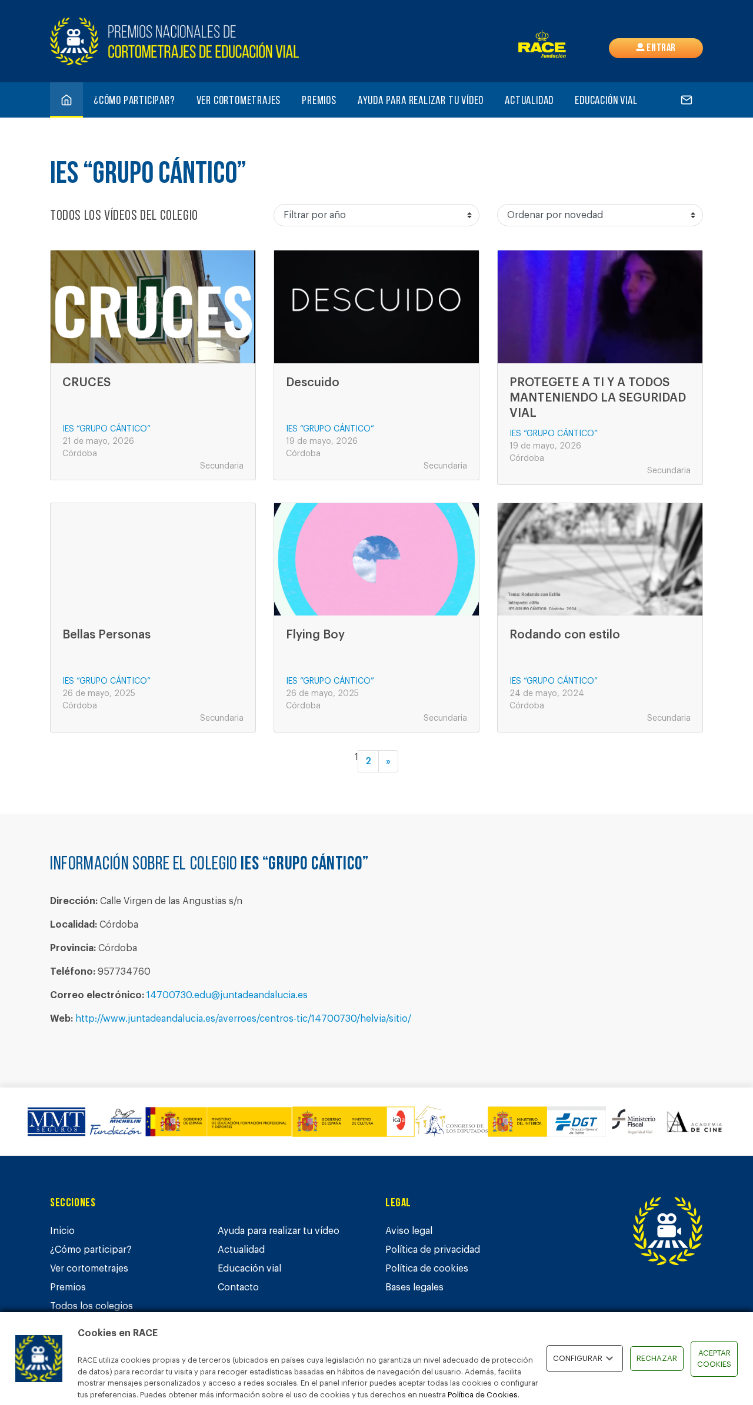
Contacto (238, 1287)
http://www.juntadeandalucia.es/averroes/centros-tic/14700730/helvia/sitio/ (243, 1018)
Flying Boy (315, 635)
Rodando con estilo (564, 635)
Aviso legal (408, 1231)
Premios (319, 101)
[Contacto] (686, 100)
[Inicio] (66, 100)
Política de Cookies (483, 1395)
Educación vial (606, 101)
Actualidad (529, 101)
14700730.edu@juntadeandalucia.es (227, 995)
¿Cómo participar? (134, 101)
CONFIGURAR (577, 1358)
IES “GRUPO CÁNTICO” (106, 429)
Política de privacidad (432, 1250)
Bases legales (414, 1287)
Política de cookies (426, 1268)
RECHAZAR (657, 1358)
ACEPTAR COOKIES (714, 1359)
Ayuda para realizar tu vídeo (421, 101)
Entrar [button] (660, 49)
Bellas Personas (106, 635)
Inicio (62, 1231)
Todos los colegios (91, 1306)
